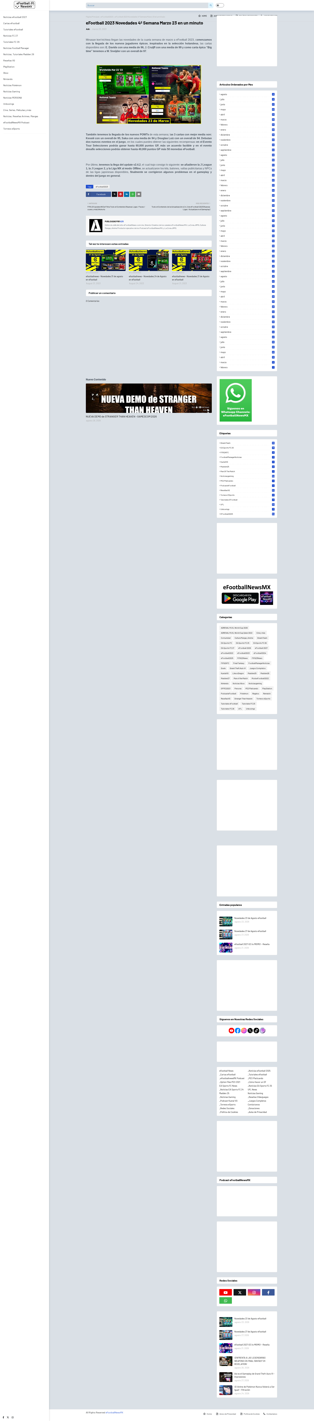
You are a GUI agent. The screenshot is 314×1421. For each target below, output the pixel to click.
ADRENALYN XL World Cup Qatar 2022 (236, 633)
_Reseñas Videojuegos (258, 1097)
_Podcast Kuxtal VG (228, 1100)
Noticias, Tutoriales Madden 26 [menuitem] (18, 54)
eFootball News (226, 1070)
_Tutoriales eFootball (257, 1074)
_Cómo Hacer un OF (257, 1082)
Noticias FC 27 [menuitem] (10, 35)
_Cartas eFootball (227, 1074)
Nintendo (225, 683)
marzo (247, 119)
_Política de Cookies (228, 1112)
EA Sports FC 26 (260, 643)
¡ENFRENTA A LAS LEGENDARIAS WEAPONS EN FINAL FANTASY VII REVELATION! (250, 1360)
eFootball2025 (247, 514)
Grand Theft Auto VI (238, 668)
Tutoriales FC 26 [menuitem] (11, 41)
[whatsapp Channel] (225, 1300)
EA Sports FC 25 (247, 447)
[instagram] (13, 1417)
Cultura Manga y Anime (244, 638)
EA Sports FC (226, 643)
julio (247, 99)
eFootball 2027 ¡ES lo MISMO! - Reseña (252, 944)
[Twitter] (114, 194)
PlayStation (267, 688)
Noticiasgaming (247, 476)
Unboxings (247, 509)
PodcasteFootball (247, 485)
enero (247, 129)
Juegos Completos (258, 668)
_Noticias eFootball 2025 (259, 1070)
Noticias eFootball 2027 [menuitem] (15, 17)
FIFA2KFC (247, 452)
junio (247, 104)
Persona (238, 688)
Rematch (266, 693)
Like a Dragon (238, 673)
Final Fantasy (238, 663)
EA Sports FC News (228, 1085)
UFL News (252, 1089)
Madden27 (225, 678)
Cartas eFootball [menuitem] (11, 23)
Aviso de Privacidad (227, 1414)
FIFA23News (257, 658)
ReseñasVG (247, 490)
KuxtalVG (247, 462)
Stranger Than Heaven (243, 698)
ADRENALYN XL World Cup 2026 (234, 628)
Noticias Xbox (238, 683)
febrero (247, 124)
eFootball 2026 (244, 648)
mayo (247, 109)
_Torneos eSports (227, 1104)
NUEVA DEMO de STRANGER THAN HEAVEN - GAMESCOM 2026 (121, 416)
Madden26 (265, 673)
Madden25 (247, 466)
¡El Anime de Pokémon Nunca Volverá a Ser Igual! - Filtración (254, 1388)
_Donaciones (254, 1108)
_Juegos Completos (257, 1100)
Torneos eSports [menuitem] (11, 128)
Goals (223, 668)
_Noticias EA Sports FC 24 (231, 1089)
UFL (247, 504)
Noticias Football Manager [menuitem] (16, 48)
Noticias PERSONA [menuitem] (12, 97)
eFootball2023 (107, 16)
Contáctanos (254, 1104)
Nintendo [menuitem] (8, 79)
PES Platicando (247, 481)
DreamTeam (247, 443)
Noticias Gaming (255, 1093)
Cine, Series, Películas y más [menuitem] (17, 110)
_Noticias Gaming (227, 1097)
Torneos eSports (247, 495)
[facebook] (3, 1417)
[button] (220, 5)
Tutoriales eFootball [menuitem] (13, 29)
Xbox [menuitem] (5, 72)
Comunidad (226, 638)
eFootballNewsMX (114, 1412)
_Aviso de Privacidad (257, 1112)
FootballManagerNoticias (247, 457)
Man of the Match (247, 471)
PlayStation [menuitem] (9, 66)
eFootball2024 (260, 653)
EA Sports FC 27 (227, 648)
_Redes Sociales (226, 1108)
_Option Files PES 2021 (229, 1082)
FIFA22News (242, 658)
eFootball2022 (227, 653)
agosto (247, 94)
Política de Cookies (252, 1414)
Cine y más (260, 633)
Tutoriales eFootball (247, 500)
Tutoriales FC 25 (248, 703)
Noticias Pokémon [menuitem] (12, 85)
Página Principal (92, 16)
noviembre (247, 139)
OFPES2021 (225, 688)
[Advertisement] (247, 41)
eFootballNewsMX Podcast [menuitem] (16, 122)
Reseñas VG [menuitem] (9, 60)
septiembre (247, 150)
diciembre (247, 134)
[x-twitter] (8, 1417)
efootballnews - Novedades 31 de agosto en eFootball (104, 278)
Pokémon (244, 693)
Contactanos (272, 1414)
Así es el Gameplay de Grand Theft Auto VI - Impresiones (254, 1375)
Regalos (255, 693)
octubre (247, 145)
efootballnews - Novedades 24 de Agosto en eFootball (147, 278)
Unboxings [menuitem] (8, 103)
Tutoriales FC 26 (227, 708)
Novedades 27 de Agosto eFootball (250, 931)
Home (209, 1414)
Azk (88, 29)
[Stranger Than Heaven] (149, 398)
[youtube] (225, 1292)
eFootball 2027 (261, 648)
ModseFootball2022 (260, 678)
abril (247, 114)
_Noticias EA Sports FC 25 (260, 1085)
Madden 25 (224, 1093)
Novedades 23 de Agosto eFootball (250, 918)
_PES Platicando (255, 1078)
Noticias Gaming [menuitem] (11, 91)
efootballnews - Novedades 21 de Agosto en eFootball (190, 278)
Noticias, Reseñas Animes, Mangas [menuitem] (20, 116)
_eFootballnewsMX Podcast (231, 1078)
